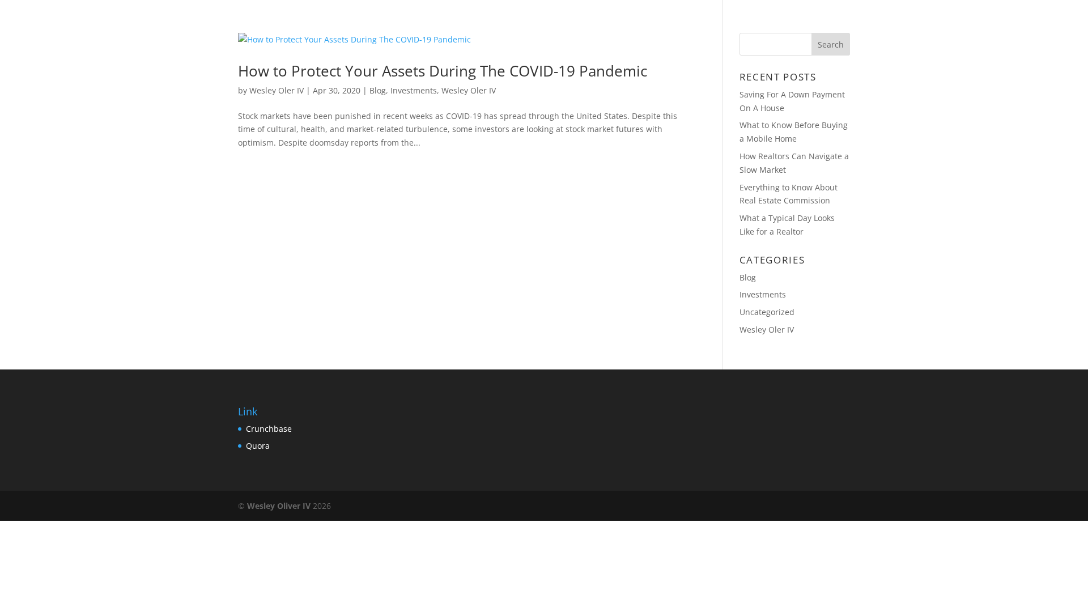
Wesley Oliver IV (279, 505)
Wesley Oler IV (276, 90)
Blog (813, 23)
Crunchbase (269, 428)
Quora (258, 445)
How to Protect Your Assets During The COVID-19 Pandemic (442, 71)
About (767, 23)
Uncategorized (767, 312)
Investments (413, 90)
